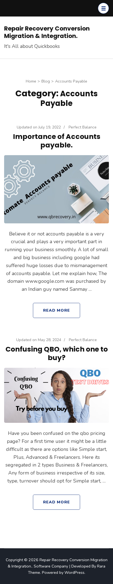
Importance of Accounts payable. (56, 141)
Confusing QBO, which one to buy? (56, 353)
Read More (56, 310)
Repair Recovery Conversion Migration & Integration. (47, 32)
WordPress (74, 572)
